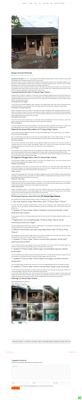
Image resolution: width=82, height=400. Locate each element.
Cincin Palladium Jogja (30, 194)
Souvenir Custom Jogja (59, 3)
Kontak (35, 3)
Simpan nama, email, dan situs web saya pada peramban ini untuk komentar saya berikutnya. (33, 386)
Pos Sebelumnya (9, 352)
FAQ (40, 3)
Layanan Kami (46, 3)
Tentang (30, 3)
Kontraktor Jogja (28, 78)
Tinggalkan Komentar (16, 75)
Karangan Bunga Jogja (20, 194)
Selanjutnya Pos (73, 352)
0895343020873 (22, 283)
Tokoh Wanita (52, 194)
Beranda (24, 3)
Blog (51, 3)
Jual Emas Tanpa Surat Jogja (42, 194)
